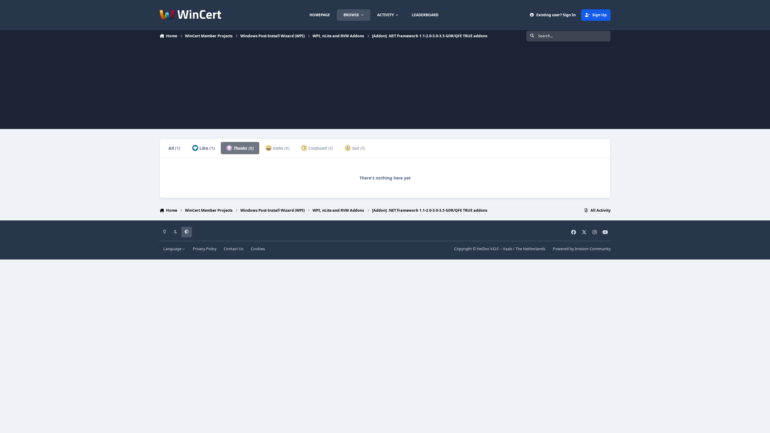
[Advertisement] (385, 87)
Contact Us (233, 248)
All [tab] (174, 148)
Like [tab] (206, 148)
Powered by (582, 248)
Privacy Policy (204, 248)
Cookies (258, 248)
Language (172, 248)
